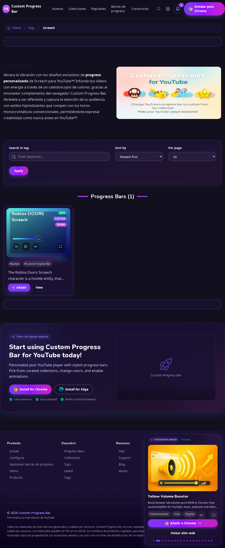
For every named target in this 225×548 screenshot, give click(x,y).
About (123, 471)
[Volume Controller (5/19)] (169, 541)
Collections (72, 458)
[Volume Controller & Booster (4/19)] (166, 541)
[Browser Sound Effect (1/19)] (154, 541)
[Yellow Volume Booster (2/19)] (158, 541)
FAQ (122, 451)
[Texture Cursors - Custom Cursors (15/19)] (199, 541)
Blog (122, 464)
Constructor (140, 9)
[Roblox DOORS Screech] (38, 233)
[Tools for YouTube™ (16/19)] (202, 541)
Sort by (120, 148)
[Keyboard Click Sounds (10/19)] (184, 541)
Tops (67, 464)
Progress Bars (74, 451)
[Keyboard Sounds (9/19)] (181, 541)
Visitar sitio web (183, 533)
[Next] (35, 246)
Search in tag (19, 148)
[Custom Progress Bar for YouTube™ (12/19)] (190, 541)
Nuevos (57, 9)
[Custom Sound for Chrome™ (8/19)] (178, 541)
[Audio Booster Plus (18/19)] (209, 541)
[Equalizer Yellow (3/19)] (162, 541)
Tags (67, 477)
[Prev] (16, 246)
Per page (175, 148)
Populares (98, 9)
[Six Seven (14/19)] (196, 541)
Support (125, 458)
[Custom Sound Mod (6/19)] (172, 541)
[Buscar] (158, 8)
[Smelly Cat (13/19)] (193, 541)
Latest (68, 471)
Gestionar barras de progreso (31, 464)
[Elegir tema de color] (168, 8)
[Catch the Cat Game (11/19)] (187, 541)
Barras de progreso (118, 8)
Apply (18, 171)
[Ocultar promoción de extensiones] (215, 440)
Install (14, 451)
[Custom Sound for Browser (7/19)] (175, 541)
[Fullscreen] (60, 246)
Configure (17, 458)
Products (16, 477)
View (39, 287)
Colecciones (77, 9)
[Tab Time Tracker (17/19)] (206, 541)
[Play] (26, 246)
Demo (14, 471)
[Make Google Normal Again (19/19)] (212, 541)
